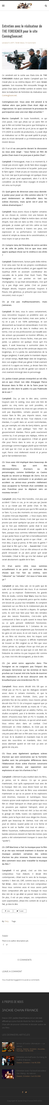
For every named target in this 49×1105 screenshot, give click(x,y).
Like (8, 911)
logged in (17, 980)
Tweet (21, 911)
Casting (19, 1049)
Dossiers (26, 1049)
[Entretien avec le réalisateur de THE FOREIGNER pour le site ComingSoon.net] (24, 61)
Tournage (19, 1051)
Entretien (33, 1049)
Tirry (7, 921)
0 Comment (31, 43)
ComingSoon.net (9, 95)
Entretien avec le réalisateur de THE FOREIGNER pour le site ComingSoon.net (22, 30)
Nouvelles (41, 1049)
